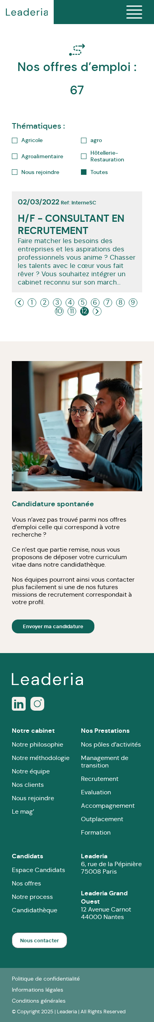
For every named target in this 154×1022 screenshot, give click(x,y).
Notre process (32, 896)
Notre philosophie (37, 744)
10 (59, 311)
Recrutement (99, 778)
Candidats (27, 856)
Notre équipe (31, 771)
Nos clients (28, 784)
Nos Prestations (105, 730)
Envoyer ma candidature (53, 626)
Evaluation (96, 792)
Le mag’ (23, 811)
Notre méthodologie (40, 758)
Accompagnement (108, 805)
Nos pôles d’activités (111, 744)
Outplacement (102, 819)
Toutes (99, 172)
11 (72, 311)
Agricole (32, 140)
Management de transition (104, 761)
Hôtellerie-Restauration (107, 156)
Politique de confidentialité (46, 978)
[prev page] (19, 302)
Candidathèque (34, 910)
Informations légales (37, 989)
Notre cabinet (33, 730)
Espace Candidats (38, 870)
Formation (96, 832)
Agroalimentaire (42, 156)
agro (96, 140)
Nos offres (26, 883)
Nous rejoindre (40, 172)
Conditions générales (39, 1000)
